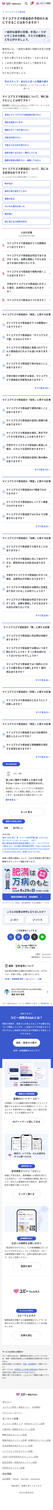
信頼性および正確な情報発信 (25, 1370)
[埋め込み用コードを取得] (26, 937)
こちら (25, 1375)
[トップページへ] (26, 1396)
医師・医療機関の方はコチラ (26, 1050)
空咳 (6, 828)
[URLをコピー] (10, 937)
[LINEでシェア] (42, 937)
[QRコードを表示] (18, 937)
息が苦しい (18, 828)
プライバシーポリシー (19, 105)
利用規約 (5, 105)
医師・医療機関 (29, 1364)
